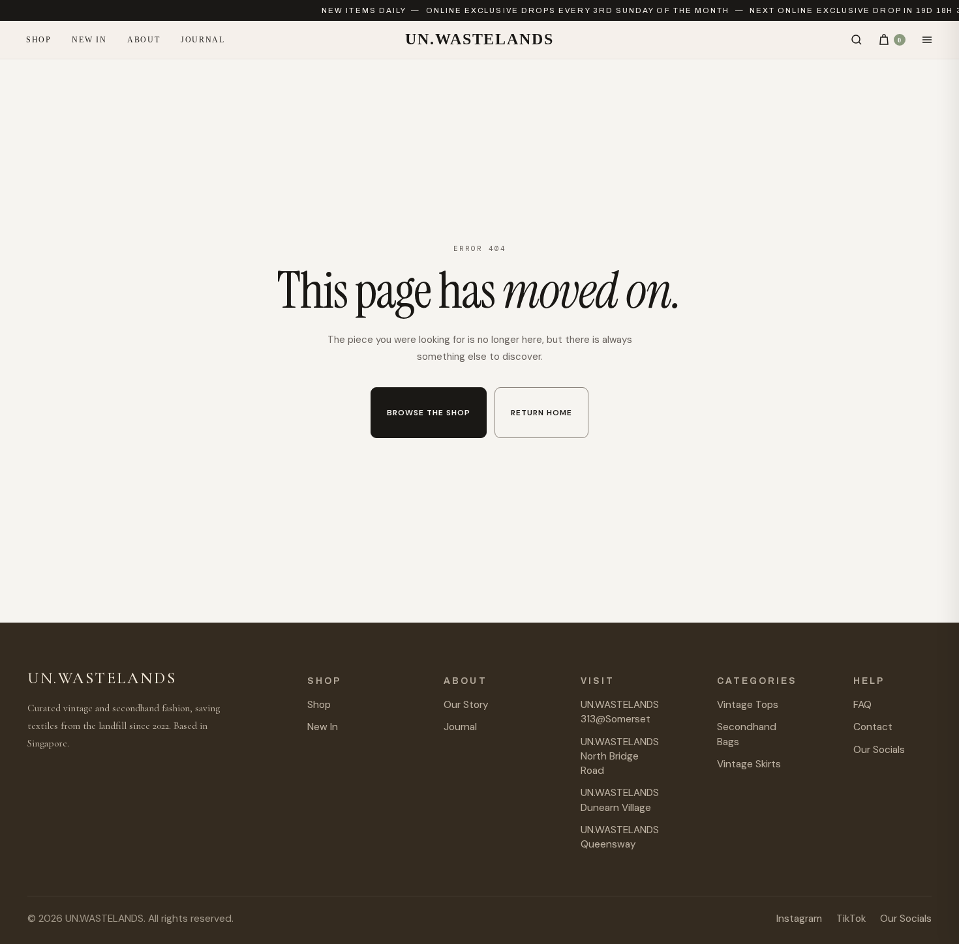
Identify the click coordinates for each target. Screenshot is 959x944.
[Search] (856, 39)
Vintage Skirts (749, 764)
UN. (479, 39)
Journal (202, 40)
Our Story (466, 704)
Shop (38, 40)
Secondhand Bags (746, 734)
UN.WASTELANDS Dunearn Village (620, 800)
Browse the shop (428, 412)
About (143, 40)
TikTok (851, 918)
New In (89, 40)
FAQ (862, 704)
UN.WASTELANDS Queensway (620, 837)
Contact (872, 726)
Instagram (799, 918)
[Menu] (927, 39)
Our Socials (879, 749)
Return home (541, 412)
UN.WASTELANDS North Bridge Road (620, 756)
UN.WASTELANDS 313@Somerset (620, 712)
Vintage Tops (747, 704)
